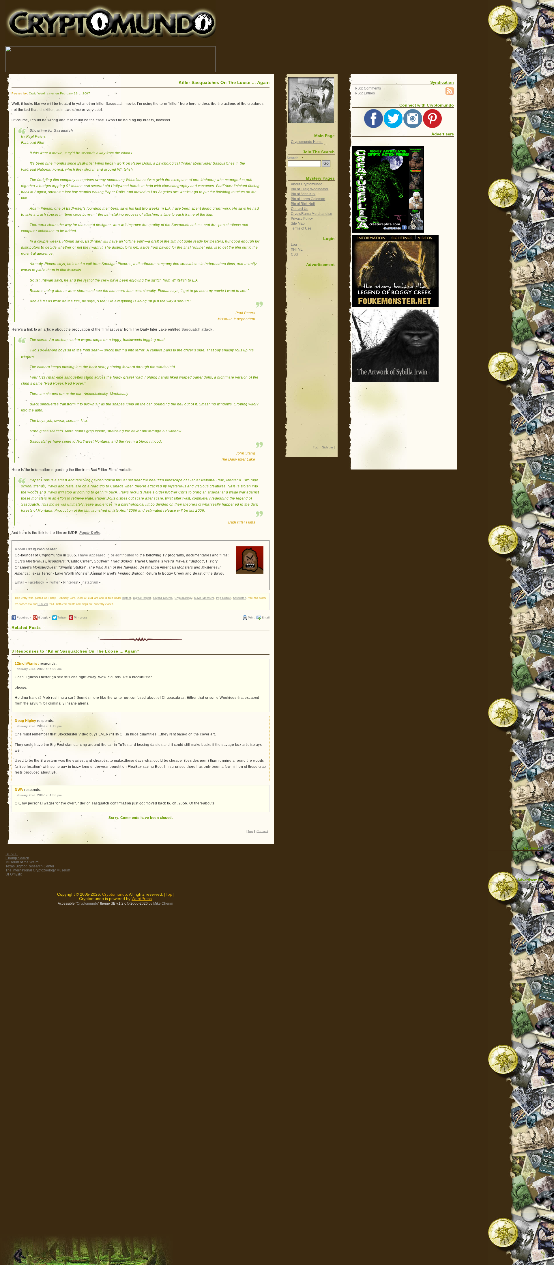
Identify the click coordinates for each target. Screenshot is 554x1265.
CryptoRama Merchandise (311, 214)
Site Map (298, 223)
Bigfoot (126, 598)
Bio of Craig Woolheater (309, 189)
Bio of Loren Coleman (308, 199)
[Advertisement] (321, 59)
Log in (296, 245)
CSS (294, 254)
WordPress (142, 899)
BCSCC (11, 854)
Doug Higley (25, 721)
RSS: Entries (365, 93)
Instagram (89, 582)
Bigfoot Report (142, 598)
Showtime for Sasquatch (51, 130)
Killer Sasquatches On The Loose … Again (224, 82)
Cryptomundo (57, 8)
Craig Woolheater (41, 549)
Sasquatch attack (197, 329)
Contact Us (299, 209)
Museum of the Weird (22, 862)
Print (251, 617)
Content (262, 831)
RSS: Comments (368, 88)
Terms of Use (301, 228)
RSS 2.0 (43, 604)
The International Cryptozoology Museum (37, 870)
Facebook (36, 582)
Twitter (54, 582)
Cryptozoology (183, 598)
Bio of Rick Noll (303, 204)
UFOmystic (14, 874)
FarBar (536, 886)
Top (250, 831)
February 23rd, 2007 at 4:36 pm (38, 795)
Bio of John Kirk (303, 194)
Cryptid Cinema (163, 598)
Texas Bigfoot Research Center (29, 866)
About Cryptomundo (306, 184)
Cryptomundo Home (307, 142)
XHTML (297, 249)
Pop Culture (223, 598)
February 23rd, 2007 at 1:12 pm (38, 726)
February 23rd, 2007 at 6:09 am (38, 668)
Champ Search (17, 858)
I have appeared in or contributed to (108, 555)
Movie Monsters (204, 598)
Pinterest (70, 582)
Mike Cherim (163, 903)
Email (19, 582)
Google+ (44, 617)
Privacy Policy (302, 219)
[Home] (311, 100)
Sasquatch (239, 598)
